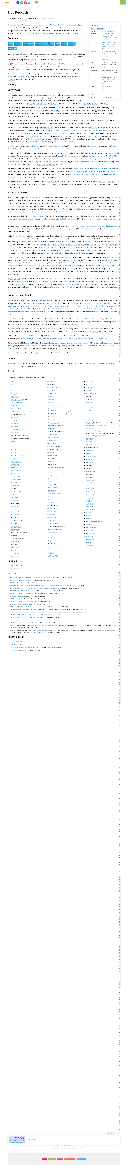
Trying (71, 146)
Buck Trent (21, 309)
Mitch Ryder (89, 422)
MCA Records (105, 44)
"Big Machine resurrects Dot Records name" (37, 606)
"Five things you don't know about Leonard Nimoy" (43, 630)
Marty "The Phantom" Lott (93, 405)
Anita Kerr (51, 482)
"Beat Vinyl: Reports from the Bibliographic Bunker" (44, 625)
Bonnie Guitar (52, 420)
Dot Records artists (16, 568)
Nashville (86, 103)
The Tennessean (53, 606)
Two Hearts (110, 156)
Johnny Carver (85, 306)
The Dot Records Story (17, 641)
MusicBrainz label (31, 1139)
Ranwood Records (56, 60)
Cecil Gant (54, 103)
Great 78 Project (37, 650)
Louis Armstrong (16, 408)
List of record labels (17, 565)
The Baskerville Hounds (18, 429)
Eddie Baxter (92, 266)
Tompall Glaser (102, 339)
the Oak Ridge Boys (36, 306)
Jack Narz (51, 552)
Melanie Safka (83, 322)
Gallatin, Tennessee (65, 28)
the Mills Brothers (71, 266)
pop (63, 33)
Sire (23, 322)
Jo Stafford (80, 226)
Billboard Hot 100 (56, 253)
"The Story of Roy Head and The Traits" (22, 622)
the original (63, 609)
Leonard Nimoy (90, 381)
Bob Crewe (70, 287)
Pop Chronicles (53, 647)
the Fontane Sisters (54, 169)
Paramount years (28, 43)
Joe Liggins (31, 103)
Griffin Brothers (24, 133)
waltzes (45, 33)
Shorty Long (110, 130)
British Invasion (92, 250)
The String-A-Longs (91, 489)
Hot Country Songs (30, 303)
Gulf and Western (46, 300)
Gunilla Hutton (52, 443)
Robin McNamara (53, 529)
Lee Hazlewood (77, 239)
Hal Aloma (14, 385)
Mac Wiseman (90, 539)
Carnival (50, 284)
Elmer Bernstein (46, 219)
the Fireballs (79, 247)
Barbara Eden (15, 447)
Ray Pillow (63, 309)
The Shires (89, 453)
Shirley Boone (19, 444)
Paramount (113, 312)
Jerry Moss (75, 284)
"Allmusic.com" (27, 620)
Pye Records (110, 244)
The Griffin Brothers (54, 411)
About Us (60, 1159)
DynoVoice (55, 287)
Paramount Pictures (107, 33)
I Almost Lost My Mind (88, 162)
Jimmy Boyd (14, 450)
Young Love (21, 206)
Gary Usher (51, 476)
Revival (51, 43)
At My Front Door (56, 162)
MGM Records (57, 139)
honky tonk (93, 128)
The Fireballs (15, 553)
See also (64, 43)
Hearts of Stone (85, 169)
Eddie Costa (14, 497)
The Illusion (51, 446)
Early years (18, 43)
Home (44, 1159)
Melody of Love (18, 149)
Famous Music (106, 38)
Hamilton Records (14, 278)
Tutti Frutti (19, 162)
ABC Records (105, 42)
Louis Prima (51, 266)
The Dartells (14, 515)
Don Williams (48, 306)
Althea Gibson (52, 405)
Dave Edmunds (45, 177)
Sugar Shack (89, 247)
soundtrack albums (26, 219)
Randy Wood (105, 57)
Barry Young (89, 554)
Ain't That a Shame (79, 159)
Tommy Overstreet (60, 306)
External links (12, 48)
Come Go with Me (26, 242)
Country (104, 89)
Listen (123, 2)
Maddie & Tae (52, 511)
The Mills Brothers (53, 532)
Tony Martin (72, 226)
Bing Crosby (41, 164)
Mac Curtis (14, 509)
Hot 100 (53, 303)
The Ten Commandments (67, 219)
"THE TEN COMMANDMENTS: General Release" (24, 591)
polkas (40, 33)
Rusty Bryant (15, 464)
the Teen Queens (97, 169)
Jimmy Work (89, 542)
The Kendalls (52, 473)
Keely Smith (60, 266)
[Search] (36, 2)
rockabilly (57, 33)
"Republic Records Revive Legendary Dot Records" (25, 609)
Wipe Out (51, 247)
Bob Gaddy (51, 396)
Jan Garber (51, 402)
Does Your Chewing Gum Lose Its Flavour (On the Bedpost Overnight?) (77, 244)
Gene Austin (100, 226)
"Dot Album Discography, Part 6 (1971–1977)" (23, 601)
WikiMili (5, 2)
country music (19, 33)
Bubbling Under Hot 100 (75, 253)
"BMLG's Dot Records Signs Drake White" (22, 614)
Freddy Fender (87, 303)
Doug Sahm (71, 309)
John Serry (102, 181)
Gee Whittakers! (103, 159)
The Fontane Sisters (54, 387)
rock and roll (76, 33)
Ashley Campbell (16, 470)
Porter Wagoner (87, 339)
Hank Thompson (90, 498)
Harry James (51, 452)
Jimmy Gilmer (52, 408)
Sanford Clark (15, 485)
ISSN (67, 630)
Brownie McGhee (100, 130)
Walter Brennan (15, 453)
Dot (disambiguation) (25, 21)
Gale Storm (58, 174)
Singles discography (17, 644)
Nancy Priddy (89, 408)
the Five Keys (92, 159)
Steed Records (20, 284)
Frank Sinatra (50, 164)
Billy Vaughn (91, 146)
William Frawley (52, 393)
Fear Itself (14, 544)
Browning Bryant (16, 461)
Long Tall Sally (33, 162)
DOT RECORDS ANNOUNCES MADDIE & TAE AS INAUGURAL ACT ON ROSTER (32, 612)
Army (40, 95)
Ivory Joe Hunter (56, 130)
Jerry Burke (14, 467)
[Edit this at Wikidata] (17, 1142)
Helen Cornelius (16, 491)
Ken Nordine (89, 384)
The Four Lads (52, 390)
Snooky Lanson (79, 172)
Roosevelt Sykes (41, 103)
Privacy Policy (81, 1159)
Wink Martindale (53, 523)
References (71, 43)
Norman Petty (109, 247)
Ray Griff (56, 309)
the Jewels (74, 169)
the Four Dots (75, 130)
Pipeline (18, 247)
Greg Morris (51, 547)
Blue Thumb (111, 319)
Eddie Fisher (41, 229)
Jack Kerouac (52, 479)
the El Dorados (44, 162)
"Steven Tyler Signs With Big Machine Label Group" (25, 617)
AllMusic (33, 620)
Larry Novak (89, 390)
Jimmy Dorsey (15, 529)
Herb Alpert (64, 284)
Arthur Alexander (16, 388)
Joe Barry (104, 309)
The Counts (14, 500)
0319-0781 (71, 630)
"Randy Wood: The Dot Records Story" (35, 577)
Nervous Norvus (90, 387)
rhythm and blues (31, 33)
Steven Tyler (12, 366)
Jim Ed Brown (46, 339)
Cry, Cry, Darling (33, 139)
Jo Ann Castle (15, 473)
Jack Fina (13, 550)
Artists (57, 43)
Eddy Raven (39, 309)
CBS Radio (93, 103)
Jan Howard (27, 339)
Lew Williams (89, 536)
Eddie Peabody (33, 266)
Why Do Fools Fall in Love (94, 174)
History (10, 43)
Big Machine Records (15, 363)
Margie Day (69, 411)
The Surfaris (89, 495)
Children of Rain (16, 479)
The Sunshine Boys (91, 492)
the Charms (101, 156)
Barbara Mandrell (106, 303)
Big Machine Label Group (109, 81)
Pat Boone (65, 156)
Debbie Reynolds (28, 229)
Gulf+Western (105, 35)
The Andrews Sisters (17, 402)
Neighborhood (58, 322)
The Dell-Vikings (16, 521)
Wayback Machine (71, 612)
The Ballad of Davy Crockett (38, 136)
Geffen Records (36, 346)
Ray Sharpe (89, 444)
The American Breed (17, 399)
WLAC (106, 103)
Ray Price (112, 306)
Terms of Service (70, 1159)
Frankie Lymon (78, 174)
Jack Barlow (14, 417)
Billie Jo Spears (77, 339)
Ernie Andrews (15, 405)
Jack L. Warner (103, 209)
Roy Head (51, 428)
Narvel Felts (25, 306)
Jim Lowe (51, 502)
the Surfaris (42, 247)
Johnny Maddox (47, 128)
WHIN (38, 120)
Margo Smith (89, 462)
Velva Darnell (15, 512)
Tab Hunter (42, 198)
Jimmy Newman (53, 555)
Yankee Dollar (90, 551)
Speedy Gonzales (109, 257)
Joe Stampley (12, 309)
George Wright (105, 266)
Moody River (65, 257)
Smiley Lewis (111, 174)
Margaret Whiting (16, 423)
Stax (93, 319)
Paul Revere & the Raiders (29, 312)
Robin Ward (89, 515)
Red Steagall (104, 306)
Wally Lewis (51, 496)
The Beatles (68, 250)
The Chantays (15, 476)
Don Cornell (14, 494)
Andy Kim (51, 485)
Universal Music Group (108, 46)
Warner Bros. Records (30, 212)
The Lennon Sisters (54, 493)
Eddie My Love (109, 169)
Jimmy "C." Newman (94, 136)
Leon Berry (14, 432)
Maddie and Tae (94, 363)
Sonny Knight (52, 490)
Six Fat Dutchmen (91, 456)
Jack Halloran (55, 422)
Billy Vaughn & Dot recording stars (21, 647)
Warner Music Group (42, 322)
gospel (51, 33)
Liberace (13, 382)
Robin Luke (51, 508)
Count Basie (14, 420)
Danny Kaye (51, 461)
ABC (30, 70)
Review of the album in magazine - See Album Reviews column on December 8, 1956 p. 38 (41, 585)
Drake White (105, 363)
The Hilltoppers (33, 146)
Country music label (41, 43)
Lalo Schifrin (89, 438)
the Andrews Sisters (14, 229)
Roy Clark (96, 303)
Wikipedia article (71, 1145)
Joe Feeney (16, 263)
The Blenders (15, 459)
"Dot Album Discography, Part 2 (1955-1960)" (23, 580)
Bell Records (82, 287)
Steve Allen (43, 266)
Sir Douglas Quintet (93, 309)
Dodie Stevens (90, 480)
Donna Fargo (95, 306)
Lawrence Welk (30, 60)
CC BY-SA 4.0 (63, 1147)
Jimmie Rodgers (111, 226)
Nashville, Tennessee (108, 97)
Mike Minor (51, 535)
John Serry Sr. (89, 441)
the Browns (58, 339)
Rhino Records (90, 425)
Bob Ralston (27, 263)
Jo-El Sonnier (89, 468)
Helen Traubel (90, 503)
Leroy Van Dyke (90, 509)
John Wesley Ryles (73, 306)
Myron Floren (106, 260)
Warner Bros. (30, 198)
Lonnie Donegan (44, 244)
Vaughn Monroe (90, 226)
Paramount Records (85, 319)
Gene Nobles (105, 59)
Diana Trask (48, 309)
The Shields (89, 450)
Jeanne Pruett (36, 339)
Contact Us (52, 1159)
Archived (54, 612)
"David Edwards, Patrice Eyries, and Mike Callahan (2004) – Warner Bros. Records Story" (35, 588)
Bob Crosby (14, 506)
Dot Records (14, 650)
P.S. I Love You (59, 146)
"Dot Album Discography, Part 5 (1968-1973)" (23, 593)
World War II (51, 95)
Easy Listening (52, 181)
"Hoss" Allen (40, 111)
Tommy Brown (70, 414)
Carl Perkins (67, 339)
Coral (87, 346)
